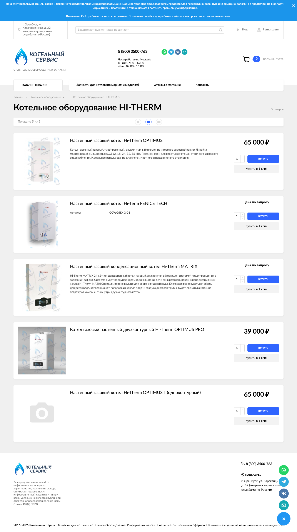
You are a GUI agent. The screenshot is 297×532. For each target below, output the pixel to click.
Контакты (202, 84)
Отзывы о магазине (167, 84)
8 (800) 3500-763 (132, 52)
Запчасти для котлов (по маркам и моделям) (108, 84)
